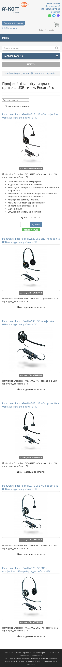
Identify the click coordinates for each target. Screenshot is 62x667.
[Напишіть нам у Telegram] (54, 15)
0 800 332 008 (53, 3)
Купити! (36, 224)
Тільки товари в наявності (18, 106)
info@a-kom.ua (9, 28)
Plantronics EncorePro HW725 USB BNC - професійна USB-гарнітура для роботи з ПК (26, 569)
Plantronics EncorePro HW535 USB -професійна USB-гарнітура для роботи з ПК (28, 323)
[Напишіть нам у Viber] (58, 15)
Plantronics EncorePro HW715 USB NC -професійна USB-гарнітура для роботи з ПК (30, 487)
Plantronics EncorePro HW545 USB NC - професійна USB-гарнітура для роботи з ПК (30, 405)
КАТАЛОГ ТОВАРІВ (13, 56)
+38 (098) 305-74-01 (50, 9)
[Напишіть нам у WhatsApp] (50, 15)
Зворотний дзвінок (13, 23)
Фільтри (31, 64)
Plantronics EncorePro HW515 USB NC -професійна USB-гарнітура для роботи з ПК (30, 116)
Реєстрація (49, 30)
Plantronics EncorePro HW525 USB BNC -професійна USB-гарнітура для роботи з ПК (31, 240)
